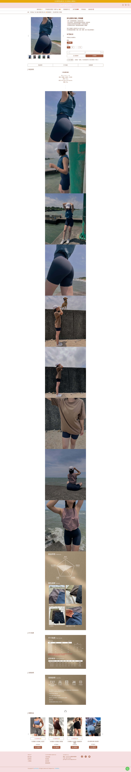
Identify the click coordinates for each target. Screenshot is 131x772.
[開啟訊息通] (127, 769)
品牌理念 (29, 759)
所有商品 (83, 9)
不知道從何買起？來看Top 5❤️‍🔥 (53, 9)
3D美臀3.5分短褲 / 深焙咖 (56, 741)
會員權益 (47, 759)
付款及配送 (47, 757)
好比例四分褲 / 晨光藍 (93, 741)
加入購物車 (75, 56)
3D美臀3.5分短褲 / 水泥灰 (37, 741)
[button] (63, 36)
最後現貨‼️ (91, 9)
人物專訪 (29, 761)
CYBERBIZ (56, 768)
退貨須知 (47, 761)
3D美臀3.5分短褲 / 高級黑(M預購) (75, 742)
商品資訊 (40, 65)
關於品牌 (29, 757)
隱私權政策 (47, 763)
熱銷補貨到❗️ (66, 9)
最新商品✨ (40, 9)
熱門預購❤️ (76, 9)
